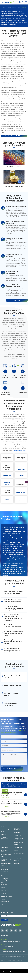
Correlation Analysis (7, 483)
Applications (18, 847)
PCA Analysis (21, 469)
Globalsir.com (19, 960)
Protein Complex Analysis (18, 843)
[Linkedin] (11, 930)
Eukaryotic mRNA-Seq (5, 874)
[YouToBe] (20, 930)
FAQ (2, 904)
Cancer (16, 850)
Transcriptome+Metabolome (6, 859)
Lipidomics (24, 7)
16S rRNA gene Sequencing (4, 879)
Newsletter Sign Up (6, 897)
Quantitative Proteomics (17, 828)
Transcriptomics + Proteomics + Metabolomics (5, 869)
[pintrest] (15, 930)
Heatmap (21, 476)
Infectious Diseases (19, 856)
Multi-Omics (4, 847)
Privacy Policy (11, 960)
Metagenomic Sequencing (4, 883)
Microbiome (17, 863)
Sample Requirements (5, 900)
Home (4, 7)
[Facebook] (2, 930)
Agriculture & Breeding (17, 859)
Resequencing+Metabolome (6, 864)
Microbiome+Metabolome (6, 855)
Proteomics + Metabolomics (4, 851)
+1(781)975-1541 (8, 946)
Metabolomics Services (14, 7)
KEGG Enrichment (7, 500)
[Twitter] (6, 930)
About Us (3, 890)
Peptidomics (17, 832)
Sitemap (3, 960)
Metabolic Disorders (19, 853)
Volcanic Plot (7, 476)
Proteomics (17, 825)
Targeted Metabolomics (4, 838)
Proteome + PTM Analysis (18, 839)
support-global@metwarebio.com (12, 941)
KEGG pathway (20, 492)
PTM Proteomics (18, 835)
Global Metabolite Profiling (5, 830)
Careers (3, 893)
